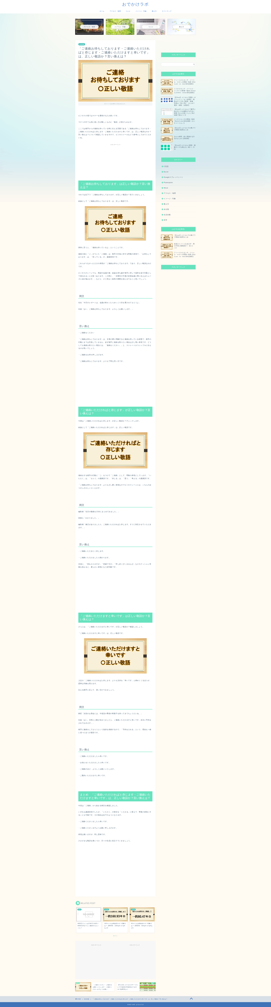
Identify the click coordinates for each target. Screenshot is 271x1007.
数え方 (154, 11)
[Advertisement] (115, 161)
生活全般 (81, 44)
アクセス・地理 (115, 11)
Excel (128, 11)
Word (166, 188)
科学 (165, 220)
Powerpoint (168, 182)
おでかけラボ (135, 4)
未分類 (166, 209)
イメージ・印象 (141, 11)
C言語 (166, 166)
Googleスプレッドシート (173, 177)
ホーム (102, 11)
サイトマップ (166, 11)
